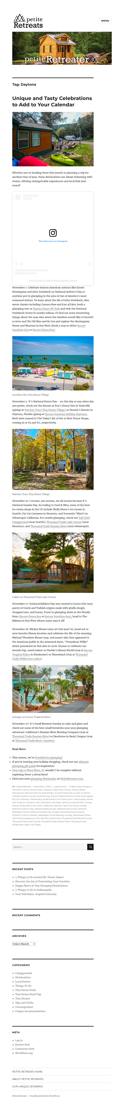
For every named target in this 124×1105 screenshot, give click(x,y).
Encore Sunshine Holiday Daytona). (66, 414)
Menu (105, 20)
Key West (56, 802)
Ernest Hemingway (83, 796)
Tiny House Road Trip (28, 994)
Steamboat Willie (81, 815)
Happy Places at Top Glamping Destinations (41, 885)
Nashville (48, 805)
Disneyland (18, 793)
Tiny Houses (22, 998)
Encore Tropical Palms (62, 796)
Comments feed (24, 1048)
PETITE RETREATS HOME (27, 1071)
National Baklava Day (45, 809)
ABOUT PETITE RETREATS (27, 1079)
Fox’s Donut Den (65, 799)
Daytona (48, 789)
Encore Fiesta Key (63, 793)
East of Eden (48, 793)
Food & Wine (49, 799)
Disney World (78, 789)
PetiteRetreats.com (71, 778)
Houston (30, 802)
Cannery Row (36, 789)
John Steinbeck (43, 802)
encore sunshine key (40, 796)
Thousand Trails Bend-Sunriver (77, 818)
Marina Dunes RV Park (46, 308)
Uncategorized (24, 1006)
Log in (19, 1040)
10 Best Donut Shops (79, 786)
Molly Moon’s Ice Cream (31, 805)
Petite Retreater (19, 1096)
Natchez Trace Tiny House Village (70, 805)
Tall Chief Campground (23, 818)
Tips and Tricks (24, 1002)
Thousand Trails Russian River (48, 526)
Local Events (60, 786)
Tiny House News (25, 990)
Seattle (33, 815)
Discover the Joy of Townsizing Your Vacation (42, 881)
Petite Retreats (23, 786)
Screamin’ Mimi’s (20, 815)
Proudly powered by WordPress (45, 1096)
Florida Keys (36, 799)
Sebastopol (43, 815)
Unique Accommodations (30, 1011)
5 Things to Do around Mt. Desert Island (39, 877)
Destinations (23, 977)
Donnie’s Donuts (32, 793)
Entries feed (22, 1044)
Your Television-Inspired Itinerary (36, 894)
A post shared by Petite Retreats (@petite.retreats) (53, 280)
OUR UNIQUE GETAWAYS (27, 1086)
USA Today (35, 824)
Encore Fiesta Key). (44, 329)
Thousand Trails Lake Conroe (64, 521)
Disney (67, 789)
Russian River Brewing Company (68, 812)
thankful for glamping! (49, 757)
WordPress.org (24, 1053)
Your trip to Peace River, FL (28, 770)
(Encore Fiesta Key (30, 616)
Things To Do (23, 985)
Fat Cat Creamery (20, 799)
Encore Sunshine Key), (58, 616)
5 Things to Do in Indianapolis (33, 889)
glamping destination (44, 778)
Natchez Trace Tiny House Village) (45, 409)
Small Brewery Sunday (61, 815)
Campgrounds (23, 973)
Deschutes (58, 789)
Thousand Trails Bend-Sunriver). (35, 740)
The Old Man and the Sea (48, 818)
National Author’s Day (23, 809)
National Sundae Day (40, 812)
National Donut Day (67, 809)
